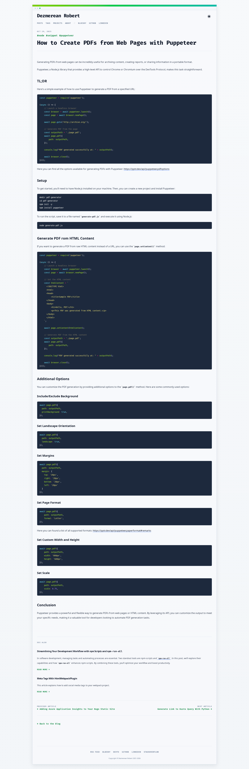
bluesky (82, 23)
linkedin (103, 23)
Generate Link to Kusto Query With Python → (184, 709)
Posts (40, 23)
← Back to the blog (48, 724)
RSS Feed (95, 752)
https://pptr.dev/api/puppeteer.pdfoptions (146, 169)
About (68, 23)
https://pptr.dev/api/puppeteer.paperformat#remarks (122, 530)
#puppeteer (66, 35)
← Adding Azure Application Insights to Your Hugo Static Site (76, 709)
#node (40, 35)
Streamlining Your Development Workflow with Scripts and (79, 651)
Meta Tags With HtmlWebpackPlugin (57, 678)
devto (116, 752)
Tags (48, 23)
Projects (57, 23)
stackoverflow (151, 752)
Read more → (43, 670)
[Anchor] (49, 81)
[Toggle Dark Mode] (209, 16)
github (92, 23)
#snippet (51, 35)
